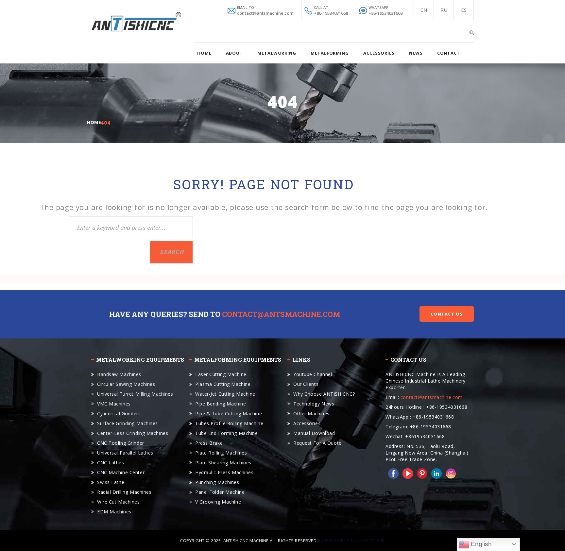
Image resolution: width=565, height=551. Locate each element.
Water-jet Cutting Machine (225, 394)
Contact (448, 53)
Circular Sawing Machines (126, 384)
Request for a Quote (317, 443)
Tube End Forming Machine (226, 433)
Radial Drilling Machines (124, 492)
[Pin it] (420, 473)
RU (443, 10)
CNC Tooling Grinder (120, 443)
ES (464, 10)
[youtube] (406, 473)
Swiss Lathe (110, 482)
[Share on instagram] (449, 473)
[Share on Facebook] (392, 473)
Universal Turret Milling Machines (135, 394)
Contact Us (447, 314)
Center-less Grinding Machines (132, 433)
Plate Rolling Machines (221, 453)
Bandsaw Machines (119, 374)
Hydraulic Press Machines (224, 472)
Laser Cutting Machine (221, 374)
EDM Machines (114, 511)
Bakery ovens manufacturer (351, 540)
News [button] (416, 53)
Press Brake (209, 443)
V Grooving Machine (218, 502)
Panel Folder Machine (220, 492)
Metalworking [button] (276, 53)
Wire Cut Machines (118, 502)
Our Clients (305, 384)
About (234, 53)
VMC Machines (114, 404)
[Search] (471, 31)
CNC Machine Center (121, 472)
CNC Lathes (110, 462)
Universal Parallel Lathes (125, 453)
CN (423, 10)
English (480, 544)
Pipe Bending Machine (220, 404)
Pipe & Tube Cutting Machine (228, 413)
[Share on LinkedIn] (435, 473)
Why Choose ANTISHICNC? (324, 394)
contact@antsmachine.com (281, 314)
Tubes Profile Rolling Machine (229, 423)
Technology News (313, 404)
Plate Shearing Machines (223, 462)
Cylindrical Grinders (119, 413)
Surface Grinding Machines (127, 423)
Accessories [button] (379, 53)
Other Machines (311, 413)
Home (204, 53)
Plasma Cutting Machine (222, 384)
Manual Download (314, 433)
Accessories (306, 423)
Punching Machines (217, 482)
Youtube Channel (312, 374)
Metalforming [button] (330, 53)
